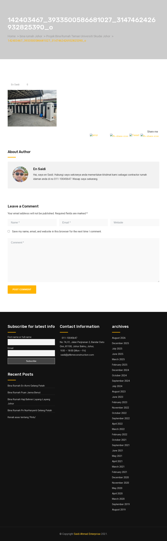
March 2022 (118, 429)
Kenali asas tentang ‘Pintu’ (22, 417)
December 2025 (120, 343)
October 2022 (119, 413)
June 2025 (117, 354)
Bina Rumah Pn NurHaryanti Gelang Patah (30, 410)
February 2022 (119, 434)
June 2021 (117, 450)
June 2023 (117, 396)
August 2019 (119, 509)
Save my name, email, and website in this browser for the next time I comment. (56, 231)
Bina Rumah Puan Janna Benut (24, 392)
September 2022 (121, 418)
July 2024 (117, 386)
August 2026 (119, 337)
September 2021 (121, 445)
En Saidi (15, 84)
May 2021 (117, 455)
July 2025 (117, 348)
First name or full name (19, 337)
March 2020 (118, 498)
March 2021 (118, 466)
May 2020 (117, 488)
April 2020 (117, 493)
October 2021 (119, 439)
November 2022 (120, 407)
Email (10, 348)
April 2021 (117, 461)
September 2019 (121, 504)
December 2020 (120, 477)
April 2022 (117, 423)
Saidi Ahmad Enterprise (87, 533)
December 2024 (120, 370)
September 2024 (121, 380)
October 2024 (119, 375)
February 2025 (119, 364)
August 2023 (119, 391)
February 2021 (119, 472)
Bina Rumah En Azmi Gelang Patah (26, 385)
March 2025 (118, 359)
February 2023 (119, 402)
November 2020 (120, 482)
